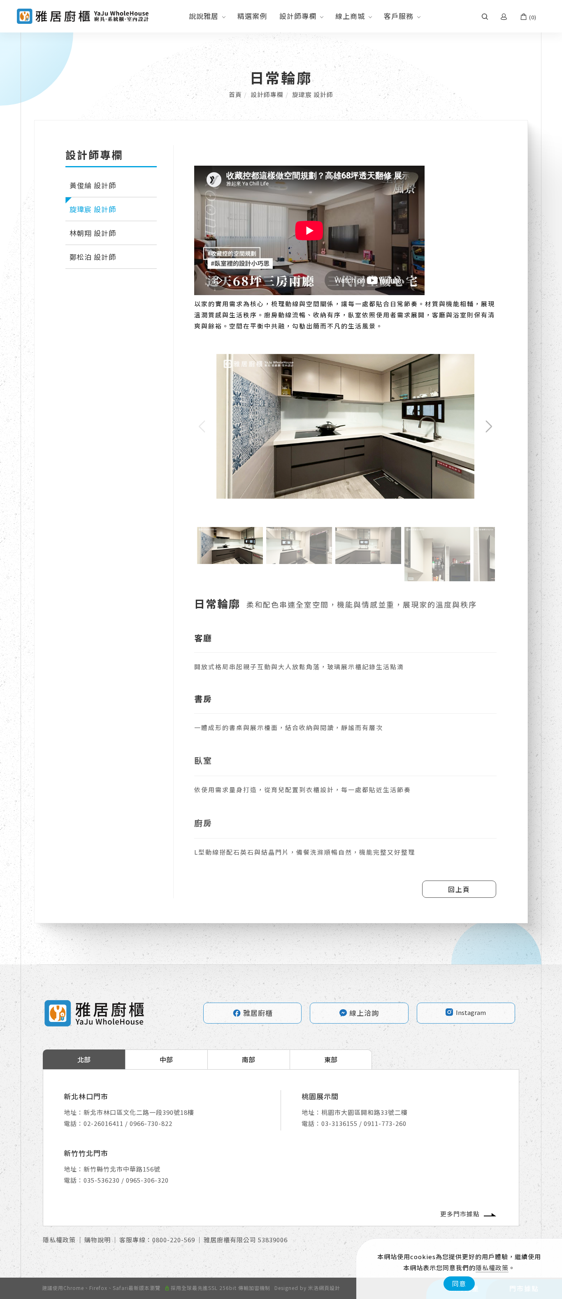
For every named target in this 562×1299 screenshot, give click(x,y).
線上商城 (350, 16)
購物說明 (97, 1239)
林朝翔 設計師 (93, 233)
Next (462, 359)
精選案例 (252, 16)
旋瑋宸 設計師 (312, 94)
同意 (459, 1283)
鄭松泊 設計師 (93, 257)
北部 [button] (84, 1059)
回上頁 (459, 889)
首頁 (235, 94)
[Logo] (83, 15)
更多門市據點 (460, 1213)
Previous (212, 359)
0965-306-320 (147, 1180)
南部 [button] (248, 1059)
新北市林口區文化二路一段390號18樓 (139, 1112)
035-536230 (102, 1180)
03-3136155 (339, 1123)
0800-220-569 (173, 1239)
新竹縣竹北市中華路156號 (122, 1169)
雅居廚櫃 (252, 1013)
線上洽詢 (364, 1013)
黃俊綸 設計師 (93, 185)
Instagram (471, 1012)
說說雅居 (203, 16)
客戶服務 (398, 16)
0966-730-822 (151, 1123)
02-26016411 (103, 1123)
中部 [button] (166, 1059)
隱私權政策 (492, 1267)
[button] (485, 16)
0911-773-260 (385, 1123)
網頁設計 (329, 1287)
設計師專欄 (297, 16)
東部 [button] (330, 1059)
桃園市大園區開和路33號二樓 (364, 1112)
